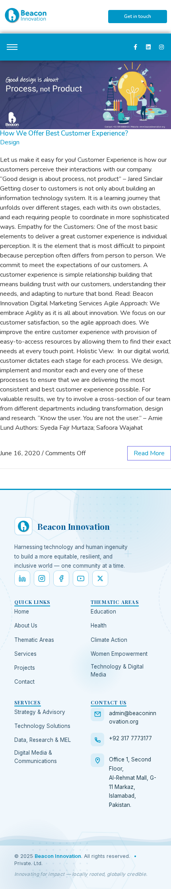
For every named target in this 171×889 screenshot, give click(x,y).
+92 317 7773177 (130, 738)
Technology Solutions (42, 726)
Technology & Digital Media (117, 670)
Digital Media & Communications (35, 756)
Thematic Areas (34, 640)
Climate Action (109, 640)
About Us (25, 625)
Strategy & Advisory (39, 712)
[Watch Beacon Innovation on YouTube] (81, 578)
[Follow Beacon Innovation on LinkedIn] (22, 578)
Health (99, 625)
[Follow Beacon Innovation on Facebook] (61, 578)
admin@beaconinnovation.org (132, 717)
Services (25, 654)
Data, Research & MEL (42, 740)
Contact (24, 682)
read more (149, 453)
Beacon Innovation (58, 856)
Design (9, 142)
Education (103, 611)
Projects (24, 668)
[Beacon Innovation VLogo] (25, 15)
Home (21, 611)
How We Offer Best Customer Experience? (64, 133)
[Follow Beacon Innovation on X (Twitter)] (100, 578)
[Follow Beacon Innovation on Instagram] (42, 578)
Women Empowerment (119, 654)
